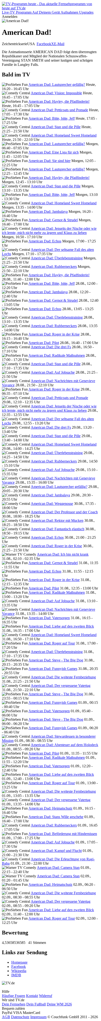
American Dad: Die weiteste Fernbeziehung (63, 677)
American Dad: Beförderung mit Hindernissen (62, 834)
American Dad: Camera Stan (58, 868)
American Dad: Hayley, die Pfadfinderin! (58, 101)
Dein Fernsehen (13, 1004)
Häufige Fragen (13, 996)
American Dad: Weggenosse (52, 504)
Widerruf (45, 996)
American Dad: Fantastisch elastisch (57, 529)
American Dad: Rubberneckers (54, 267)
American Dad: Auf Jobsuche (53, 372)
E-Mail (59, 44)
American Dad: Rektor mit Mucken (57, 520)
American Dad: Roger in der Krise (54, 334)
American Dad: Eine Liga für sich (53, 152)
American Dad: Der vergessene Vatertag (60, 686)
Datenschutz (20, 1017)
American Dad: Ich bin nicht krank (63, 554)
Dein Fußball (36, 1004)
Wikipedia (18, 971)
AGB (6, 1017)
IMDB (16, 975)
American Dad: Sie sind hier (49, 161)
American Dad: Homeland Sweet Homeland (64, 135)
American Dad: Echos (44, 241)
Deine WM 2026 (59, 1004)
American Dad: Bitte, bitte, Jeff (51, 118)
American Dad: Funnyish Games (52, 669)
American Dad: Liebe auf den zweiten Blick (61, 626)
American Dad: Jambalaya (48, 212)
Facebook (44, 44)
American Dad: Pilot (43, 343)
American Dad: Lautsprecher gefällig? (56, 85)
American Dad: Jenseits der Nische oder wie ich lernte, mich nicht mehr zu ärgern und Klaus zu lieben (49, 230)
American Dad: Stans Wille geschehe (55, 817)
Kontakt (32, 996)
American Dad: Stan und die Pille (56, 127)
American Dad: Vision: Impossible (56, 93)
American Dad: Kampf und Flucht (56, 851)
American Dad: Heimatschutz (50, 808)
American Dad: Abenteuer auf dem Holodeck (64, 745)
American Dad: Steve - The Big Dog (55, 660)
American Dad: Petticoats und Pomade (59, 110)
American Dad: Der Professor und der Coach (64, 512)
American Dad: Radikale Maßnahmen (56, 355)
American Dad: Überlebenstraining (57, 258)
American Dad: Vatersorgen (49, 618)
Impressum (38, 1017)
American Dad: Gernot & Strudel (53, 220)
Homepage (19, 962)
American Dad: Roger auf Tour (51, 643)
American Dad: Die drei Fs (51, 347)
